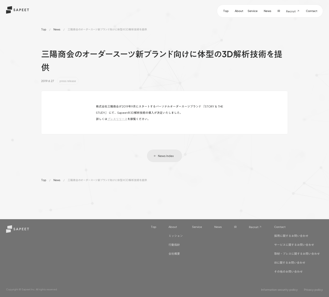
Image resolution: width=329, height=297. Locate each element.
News (57, 29)
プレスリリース (117, 119)
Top (43, 29)
